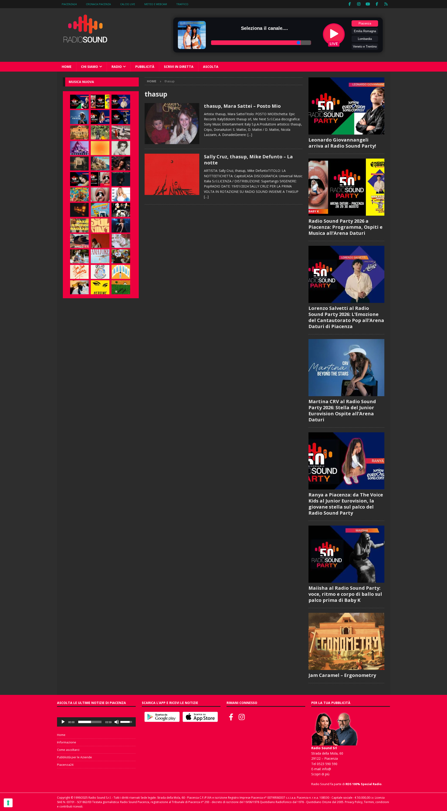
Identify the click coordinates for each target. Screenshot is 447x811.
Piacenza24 (69, 4)
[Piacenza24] (386, 4)
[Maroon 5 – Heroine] (100, 287)
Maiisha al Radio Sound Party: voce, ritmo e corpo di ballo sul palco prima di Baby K (345, 594)
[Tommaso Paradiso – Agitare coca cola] (100, 148)
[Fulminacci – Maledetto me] (121, 287)
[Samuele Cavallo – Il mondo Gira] (79, 194)
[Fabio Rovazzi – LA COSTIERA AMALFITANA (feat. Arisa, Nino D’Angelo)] (100, 163)
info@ (326, 769)
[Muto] (116, 722)
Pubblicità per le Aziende (74, 757)
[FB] (350, 4)
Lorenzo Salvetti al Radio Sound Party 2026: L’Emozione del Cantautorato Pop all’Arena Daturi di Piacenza (346, 317)
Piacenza (365, 23)
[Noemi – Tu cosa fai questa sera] (121, 225)
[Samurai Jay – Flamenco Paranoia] (100, 256)
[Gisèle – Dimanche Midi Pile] (79, 163)
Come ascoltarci (68, 750)
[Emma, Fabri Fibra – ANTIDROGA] (121, 132)
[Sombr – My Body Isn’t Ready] (121, 148)
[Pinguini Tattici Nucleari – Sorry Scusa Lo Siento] (121, 272)
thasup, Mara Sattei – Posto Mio (242, 106)
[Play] (63, 722)
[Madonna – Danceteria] (79, 148)
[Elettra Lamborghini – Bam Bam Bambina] (79, 272)
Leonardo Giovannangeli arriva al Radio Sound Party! (342, 143)
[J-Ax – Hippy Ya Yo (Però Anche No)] (79, 241)
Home (66, 66)
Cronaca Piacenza (98, 4)
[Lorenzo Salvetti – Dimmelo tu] (121, 179)
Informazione (66, 742)
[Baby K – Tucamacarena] (100, 210)
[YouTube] (368, 4)
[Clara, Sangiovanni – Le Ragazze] (79, 256)
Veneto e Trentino (365, 46)
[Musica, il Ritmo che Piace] (172, 123)
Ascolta (210, 66)
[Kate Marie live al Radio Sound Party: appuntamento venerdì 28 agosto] (79, 179)
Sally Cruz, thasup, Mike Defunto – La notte (248, 159)
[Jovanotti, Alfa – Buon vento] (121, 256)
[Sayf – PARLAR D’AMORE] (121, 163)
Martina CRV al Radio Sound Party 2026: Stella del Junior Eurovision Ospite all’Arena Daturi (342, 410)
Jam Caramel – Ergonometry (342, 675)
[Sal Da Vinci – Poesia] (100, 225)
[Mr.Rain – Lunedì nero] (121, 241)
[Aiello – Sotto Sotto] (79, 287)
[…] (249, 134)
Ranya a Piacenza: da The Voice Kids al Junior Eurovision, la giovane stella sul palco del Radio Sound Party (345, 504)
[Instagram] (359, 4)
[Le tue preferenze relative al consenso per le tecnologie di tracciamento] (8, 802)
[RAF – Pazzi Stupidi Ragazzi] (79, 225)
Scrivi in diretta (178, 66)
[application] (96, 722)
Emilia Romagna (365, 31)
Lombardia (365, 39)
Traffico (182, 4)
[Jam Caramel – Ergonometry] (79, 132)
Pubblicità (144, 66)
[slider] (90, 722)
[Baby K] (121, 194)
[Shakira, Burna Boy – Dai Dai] (100, 272)
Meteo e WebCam (155, 4)
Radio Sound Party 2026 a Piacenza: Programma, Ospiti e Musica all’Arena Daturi (345, 227)
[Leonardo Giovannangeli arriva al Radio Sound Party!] (79, 102)
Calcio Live (127, 4)
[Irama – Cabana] (100, 241)
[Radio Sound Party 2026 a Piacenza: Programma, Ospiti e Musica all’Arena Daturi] (100, 102)
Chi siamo (89, 66)
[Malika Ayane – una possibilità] (121, 210)
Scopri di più (320, 774)
